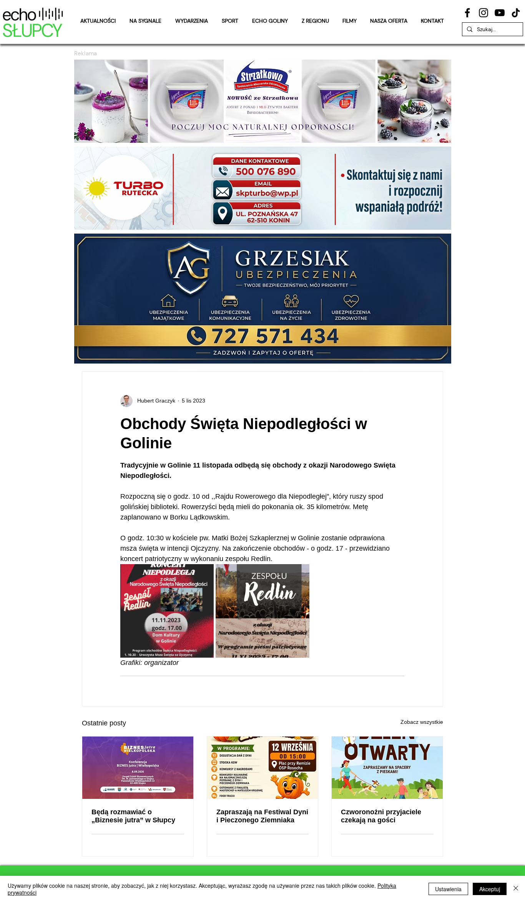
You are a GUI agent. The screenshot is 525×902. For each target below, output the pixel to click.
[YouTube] (499, 13)
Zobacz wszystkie (421, 722)
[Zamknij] (515, 889)
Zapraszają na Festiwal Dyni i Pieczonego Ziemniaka (262, 816)
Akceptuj (489, 889)
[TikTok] (516, 13)
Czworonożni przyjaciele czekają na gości (381, 816)
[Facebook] (467, 13)
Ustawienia (448, 889)
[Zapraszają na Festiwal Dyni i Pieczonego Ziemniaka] (262, 768)
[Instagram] (483, 13)
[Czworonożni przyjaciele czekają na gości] (387, 768)
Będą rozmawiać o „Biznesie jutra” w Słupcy (133, 816)
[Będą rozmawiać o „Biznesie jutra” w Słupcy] (137, 768)
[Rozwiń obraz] (167, 611)
